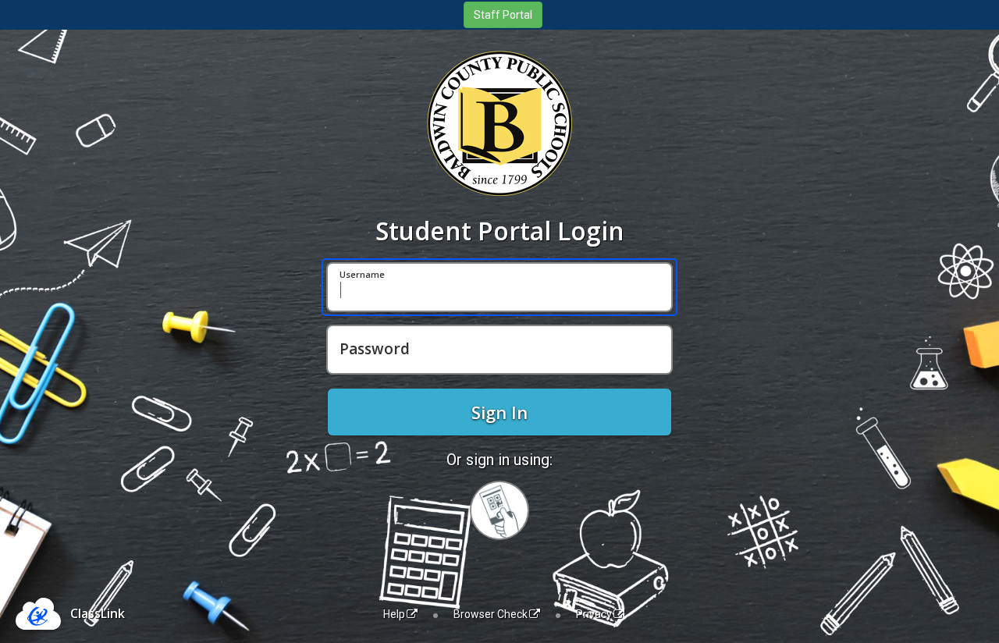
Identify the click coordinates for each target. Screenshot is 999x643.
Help (394, 614)
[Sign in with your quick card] (499, 510)
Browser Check (490, 614)
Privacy (594, 614)
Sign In (499, 412)
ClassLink (97, 613)
